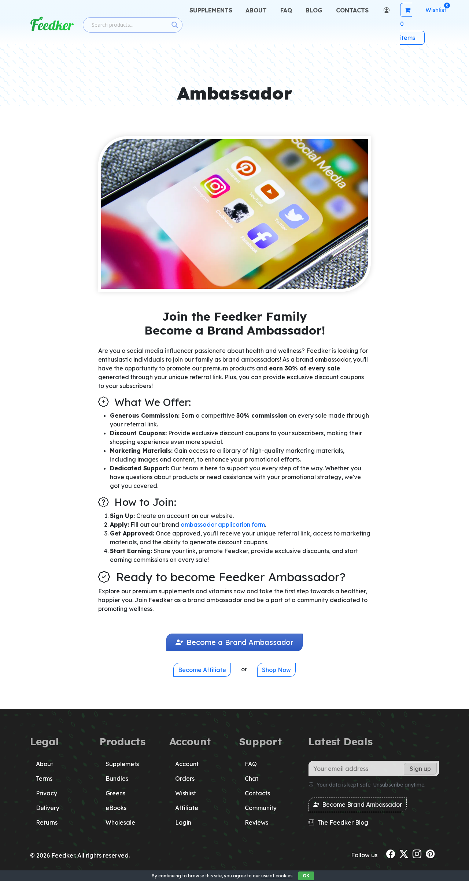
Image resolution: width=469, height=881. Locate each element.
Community (261, 807)
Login (183, 822)
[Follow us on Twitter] (403, 854)
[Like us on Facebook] (390, 854)
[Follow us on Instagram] (417, 854)
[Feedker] (52, 24)
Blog (314, 10)
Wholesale (120, 822)
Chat (251, 778)
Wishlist (185, 793)
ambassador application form (223, 524)
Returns (47, 822)
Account (187, 764)
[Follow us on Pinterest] (430, 854)
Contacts (352, 10)
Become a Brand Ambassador (238, 642)
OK (306, 875)
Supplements (210, 10)
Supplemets (122, 764)
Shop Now (276, 669)
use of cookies (276, 875)
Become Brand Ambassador (361, 804)
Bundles (117, 778)
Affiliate (186, 807)
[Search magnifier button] (174, 24)
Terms (44, 778)
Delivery (47, 807)
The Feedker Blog (342, 822)
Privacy (46, 793)
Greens (115, 793)
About (256, 10)
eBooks (116, 807)
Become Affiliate (202, 669)
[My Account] (385, 10)
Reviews (256, 822)
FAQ (286, 10)
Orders (185, 778)
